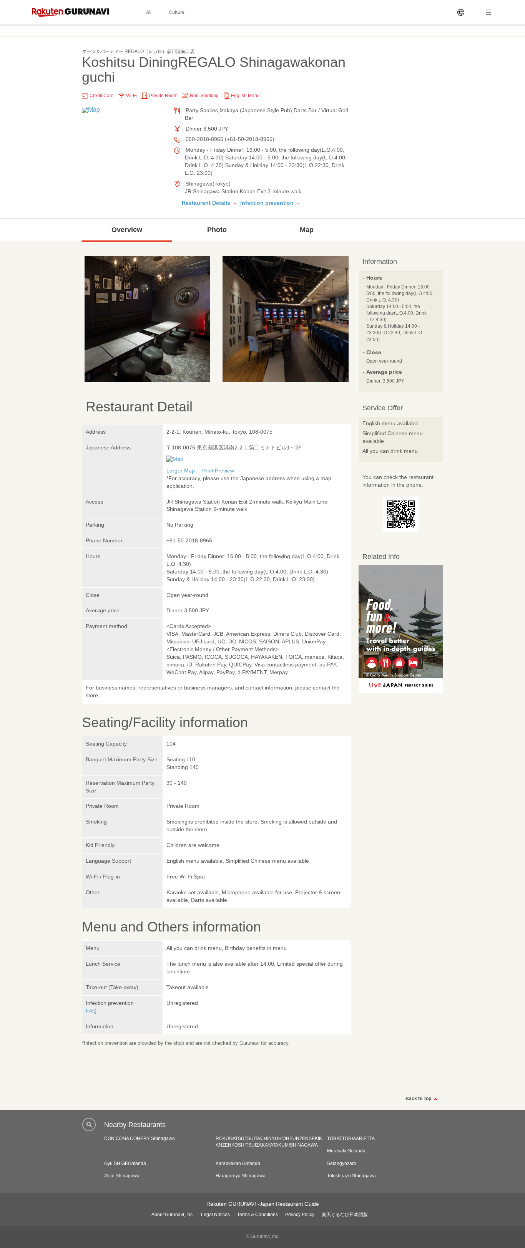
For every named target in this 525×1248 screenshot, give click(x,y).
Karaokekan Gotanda (238, 1163)
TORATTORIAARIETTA (351, 1138)
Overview (126, 230)
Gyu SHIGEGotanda (125, 1163)
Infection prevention (267, 203)
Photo (217, 230)
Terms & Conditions (257, 1214)
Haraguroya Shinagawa (241, 1175)
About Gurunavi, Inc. (172, 1214)
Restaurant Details (207, 203)
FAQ (91, 1011)
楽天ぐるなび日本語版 (345, 1214)
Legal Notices (215, 1214)
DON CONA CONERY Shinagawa (139, 1138)
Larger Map (180, 470)
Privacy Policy (299, 1214)
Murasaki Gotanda (346, 1151)
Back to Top (418, 1099)
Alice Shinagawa (122, 1175)
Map (307, 230)
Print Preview (218, 470)
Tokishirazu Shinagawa (351, 1175)
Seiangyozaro (341, 1163)
